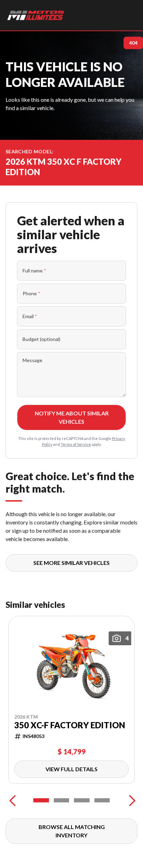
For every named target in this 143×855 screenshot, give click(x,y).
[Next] (130, 800)
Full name (34, 270)
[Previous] (12, 800)
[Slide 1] (41, 800)
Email (30, 316)
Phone (31, 293)
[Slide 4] (102, 800)
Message (32, 360)
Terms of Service (76, 444)
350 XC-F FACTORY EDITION (69, 725)
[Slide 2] (61, 800)
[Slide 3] (82, 800)
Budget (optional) (41, 339)
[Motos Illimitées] (36, 15)
